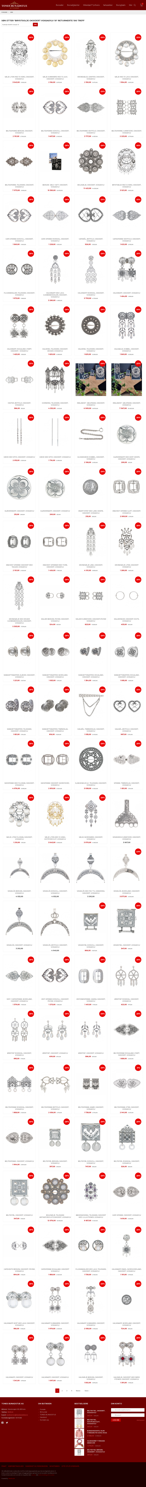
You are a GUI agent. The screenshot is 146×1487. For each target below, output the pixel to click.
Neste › (78, 1391)
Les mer (34, 1475)
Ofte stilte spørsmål (70, 1466)
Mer (130, 5)
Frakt (3, 1466)
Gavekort (43, 1417)
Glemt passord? (141, 1420)
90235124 (10, 1412)
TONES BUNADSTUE (48, 1415)
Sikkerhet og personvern (36, 1466)
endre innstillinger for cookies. (47, 1475)
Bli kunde (43, 1412)
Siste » (87, 1391)
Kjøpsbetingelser (16, 1466)
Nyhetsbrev (55, 1466)
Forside (42, 1409)
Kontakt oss (44, 1420)
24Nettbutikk (11, 1478)
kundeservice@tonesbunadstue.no (17, 1415)
